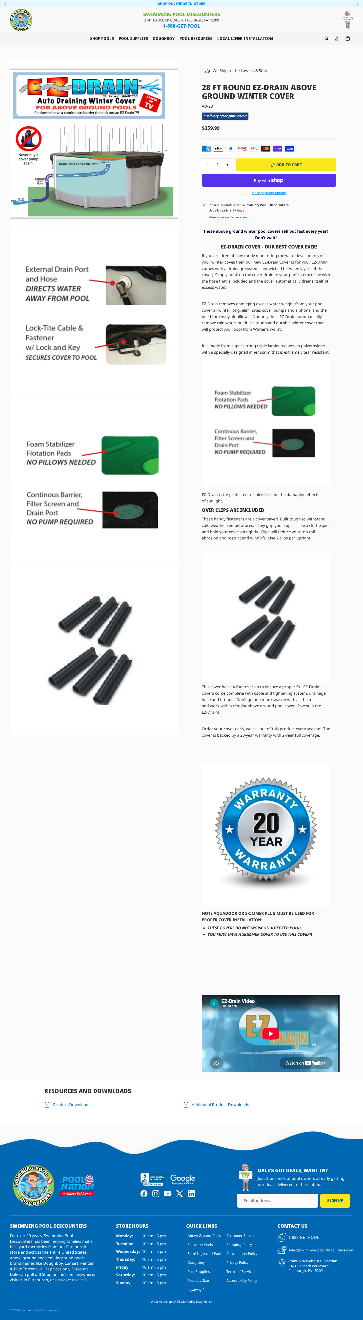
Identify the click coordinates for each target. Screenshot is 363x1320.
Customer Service (240, 1235)
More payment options (269, 193)
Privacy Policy (237, 1262)
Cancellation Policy (241, 1253)
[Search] (326, 38)
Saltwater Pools (200, 1244)
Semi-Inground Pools (205, 1253)
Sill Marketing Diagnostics (194, 1302)
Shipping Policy (239, 1244)
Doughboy (196, 1262)
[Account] (336, 38)
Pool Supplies (199, 1271)
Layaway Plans (199, 1289)
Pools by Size (198, 1280)
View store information (228, 217)
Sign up (335, 1200)
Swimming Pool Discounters (40, 1310)
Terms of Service (240, 1271)
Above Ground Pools (204, 1235)
